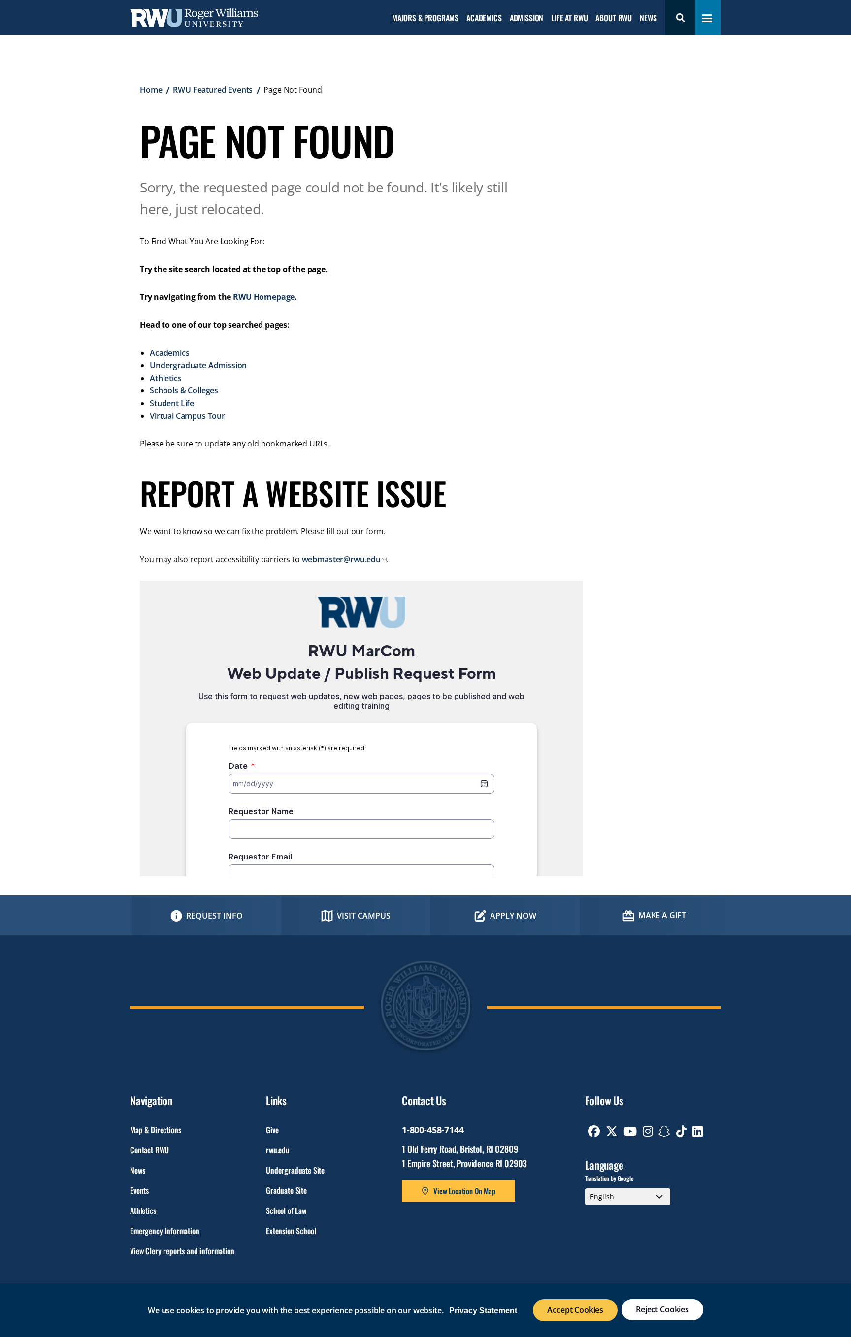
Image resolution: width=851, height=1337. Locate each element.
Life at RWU (569, 18)
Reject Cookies (662, 1309)
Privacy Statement (483, 1310)
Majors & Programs (425, 18)
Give (272, 1130)
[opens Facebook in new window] (594, 1131)
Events (139, 1190)
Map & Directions (155, 1130)
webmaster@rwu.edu (341, 559)
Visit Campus (364, 915)
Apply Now (513, 915)
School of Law (286, 1210)
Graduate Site (286, 1190)
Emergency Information (164, 1231)
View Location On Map (464, 1190)
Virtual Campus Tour (187, 416)
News (648, 18)
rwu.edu (278, 1150)
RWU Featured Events (213, 89)
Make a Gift (662, 915)
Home (151, 89)
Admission (527, 18)
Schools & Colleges (184, 390)
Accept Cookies (575, 1310)
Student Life (172, 403)
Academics (484, 18)
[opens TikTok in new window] (681, 1131)
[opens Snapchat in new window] (664, 1131)
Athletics (166, 378)
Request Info (214, 915)
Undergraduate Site (295, 1170)
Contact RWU (149, 1150)
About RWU (613, 18)
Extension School (291, 1231)
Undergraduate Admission (198, 365)
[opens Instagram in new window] (648, 1131)
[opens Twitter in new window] (612, 1131)
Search (680, 17)
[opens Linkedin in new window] (697, 1131)
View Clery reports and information (182, 1251)
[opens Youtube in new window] (630, 1131)
